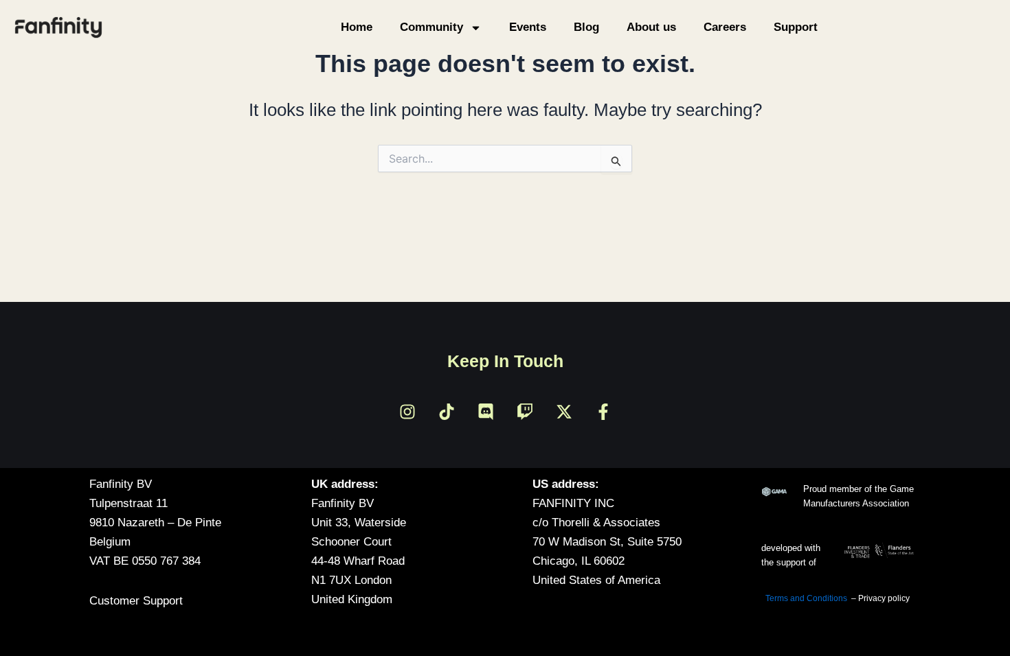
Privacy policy (884, 598)
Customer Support (136, 600)
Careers (725, 27)
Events (527, 27)
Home (356, 27)
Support (796, 27)
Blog (586, 27)
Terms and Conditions (806, 598)
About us (651, 27)
